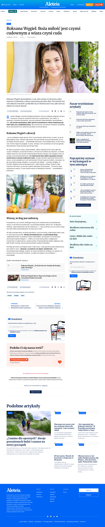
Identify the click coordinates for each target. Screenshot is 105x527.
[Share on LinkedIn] (55, 111)
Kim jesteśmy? (38, 521)
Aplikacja (52, 494)
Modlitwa (11, 11)
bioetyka (58, 413)
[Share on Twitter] (58, 111)
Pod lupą (51, 11)
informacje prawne (48, 521)
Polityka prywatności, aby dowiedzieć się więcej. (82, 272)
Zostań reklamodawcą (59, 521)
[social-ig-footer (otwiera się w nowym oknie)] (57, 516)
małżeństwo (59, 444)
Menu (3, 11)
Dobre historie (24, 11)
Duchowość (34, 11)
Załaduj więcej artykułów (83, 147)
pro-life (81, 444)
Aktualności (67, 11)
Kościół (75, 11)
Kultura (58, 11)
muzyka (16, 295)
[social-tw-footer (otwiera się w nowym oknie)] (54, 516)
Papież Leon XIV (84, 11)
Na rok (65, 492)
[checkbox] (8, 330)
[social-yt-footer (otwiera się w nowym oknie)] (48, 516)
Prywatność (83, 521)
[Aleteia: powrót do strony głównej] (52, 3)
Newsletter (53, 492)
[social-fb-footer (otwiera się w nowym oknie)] (51, 516)
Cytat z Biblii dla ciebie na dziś (81, 237)
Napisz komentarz (35, 392)
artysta (10, 295)
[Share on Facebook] (52, 111)
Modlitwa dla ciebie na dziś (81, 246)
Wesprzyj (97, 4)
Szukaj (22, 4)
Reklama (52, 501)
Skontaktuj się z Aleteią (72, 521)
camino (10, 413)
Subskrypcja (53, 496)
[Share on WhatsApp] (64, 111)
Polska (101, 11)
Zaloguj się (82, 4)
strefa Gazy (82, 413)
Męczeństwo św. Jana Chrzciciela (58, 7)
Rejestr (88, 4)
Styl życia (43, 11)
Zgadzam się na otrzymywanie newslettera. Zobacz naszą (28, 331)
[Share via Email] (61, 111)
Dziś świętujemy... (78, 221)
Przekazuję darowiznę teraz (18, 359)
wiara (22, 295)
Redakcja (22, 37)
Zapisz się (12, 335)
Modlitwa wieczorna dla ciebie (82, 228)
